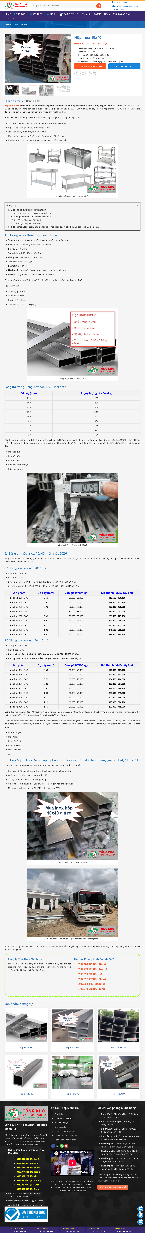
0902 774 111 (20, 1231)
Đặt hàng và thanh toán (65, 1139)
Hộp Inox (23, 25)
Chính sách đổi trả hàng (65, 1131)
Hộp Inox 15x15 (26, 1094)
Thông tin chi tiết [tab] (15, 101)
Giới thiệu (59, 1114)
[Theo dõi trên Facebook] (53, 1146)
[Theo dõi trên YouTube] (66, 1146)
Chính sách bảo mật (63, 1127)
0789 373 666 (46, 1231)
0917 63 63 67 (124, 1231)
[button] (7, 80)
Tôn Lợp (20, 14)
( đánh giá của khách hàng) (95, 43)
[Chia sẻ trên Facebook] (76, 73)
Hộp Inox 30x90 (26, 1047)
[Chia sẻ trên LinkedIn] (94, 73)
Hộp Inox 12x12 (72, 1094)
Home (8, 14)
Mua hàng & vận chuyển (66, 1135)
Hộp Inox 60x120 (118, 1047)
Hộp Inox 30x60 (118, 1094)
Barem (97, 14)
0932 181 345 (98, 1231)
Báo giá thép (71, 14)
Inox (52, 14)
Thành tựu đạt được (64, 1118)
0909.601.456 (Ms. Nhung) (29, 1189)
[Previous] (9, 58)
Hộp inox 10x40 (12, 105)
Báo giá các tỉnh (122, 14)
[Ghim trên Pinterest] (90, 73)
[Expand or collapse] (137, 205)
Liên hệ (10, 19)
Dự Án (107, 14)
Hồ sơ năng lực (61, 1122)
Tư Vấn (86, 14)
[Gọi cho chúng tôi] (62, 1146)
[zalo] (140, 1215)
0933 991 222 (72, 1231)
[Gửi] (98, 5)
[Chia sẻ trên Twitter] (81, 73)
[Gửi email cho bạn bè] (85, 73)
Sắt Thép (37, 14)
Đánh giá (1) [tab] (33, 101)
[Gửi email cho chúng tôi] (57, 1146)
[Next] (67, 58)
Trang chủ (8, 25)
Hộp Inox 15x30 (72, 1047)
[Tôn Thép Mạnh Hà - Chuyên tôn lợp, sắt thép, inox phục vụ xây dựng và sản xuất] (17, 6)
